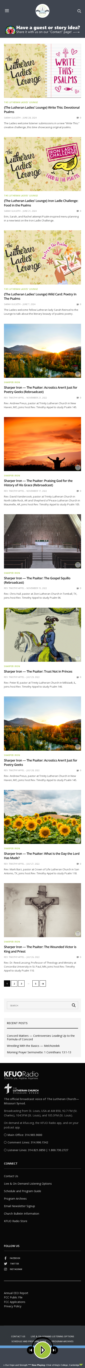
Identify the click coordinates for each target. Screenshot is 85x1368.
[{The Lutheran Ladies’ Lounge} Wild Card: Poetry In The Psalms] (42, 257)
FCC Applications (14, 1302)
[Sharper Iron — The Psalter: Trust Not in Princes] (42, 635)
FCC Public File (13, 1297)
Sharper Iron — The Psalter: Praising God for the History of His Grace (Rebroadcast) (38, 483)
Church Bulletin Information (21, 1213)
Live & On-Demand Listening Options (28, 1183)
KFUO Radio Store (15, 1221)
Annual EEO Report (16, 1293)
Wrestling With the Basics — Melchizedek (33, 1046)
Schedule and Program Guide (22, 1191)
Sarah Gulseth (12, 117)
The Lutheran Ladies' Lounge (21, 102)
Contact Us (11, 1176)
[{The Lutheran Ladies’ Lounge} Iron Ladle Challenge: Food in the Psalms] (42, 164)
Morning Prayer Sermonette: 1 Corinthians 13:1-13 (39, 1052)
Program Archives (15, 1198)
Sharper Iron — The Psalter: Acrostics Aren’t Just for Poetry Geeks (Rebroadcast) (40, 389)
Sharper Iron (12, 382)
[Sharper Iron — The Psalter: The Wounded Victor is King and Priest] (42, 910)
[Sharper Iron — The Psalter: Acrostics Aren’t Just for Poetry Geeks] (42, 723)
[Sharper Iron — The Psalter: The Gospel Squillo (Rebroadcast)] (42, 541)
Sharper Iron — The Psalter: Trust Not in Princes (38, 671)
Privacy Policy (12, 1306)
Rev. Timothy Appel (14, 397)
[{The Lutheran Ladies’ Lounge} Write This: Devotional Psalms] (42, 71)
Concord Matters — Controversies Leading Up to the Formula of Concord (41, 1037)
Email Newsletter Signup (19, 1206)
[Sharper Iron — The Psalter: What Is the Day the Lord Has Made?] (42, 817)
